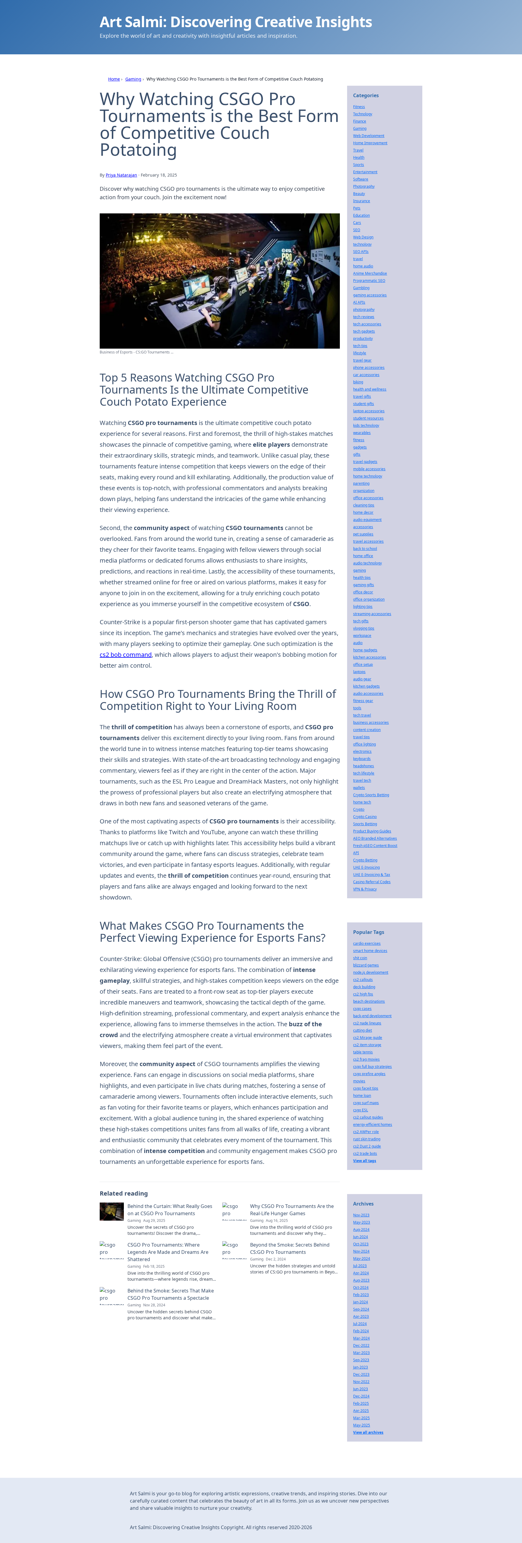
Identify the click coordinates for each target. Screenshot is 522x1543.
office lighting (364, 744)
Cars (357, 222)
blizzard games (366, 965)
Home (114, 79)
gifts (356, 454)
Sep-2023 (361, 1360)
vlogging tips (363, 628)
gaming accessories (370, 295)
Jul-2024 (360, 1323)
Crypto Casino (365, 816)
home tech (362, 802)
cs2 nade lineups (367, 1023)
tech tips (360, 345)
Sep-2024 (361, 1309)
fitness (358, 439)
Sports (358, 164)
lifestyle (359, 353)
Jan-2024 (360, 1302)
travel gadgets (365, 461)
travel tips (361, 737)
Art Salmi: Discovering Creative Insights (236, 21)
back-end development (372, 1015)
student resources (368, 418)
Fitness (359, 106)
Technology (362, 114)
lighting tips (362, 606)
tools (357, 708)
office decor (363, 592)
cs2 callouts (363, 979)
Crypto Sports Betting (371, 794)
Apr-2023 (361, 1316)
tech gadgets (364, 331)
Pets (356, 208)
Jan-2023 (360, 1367)
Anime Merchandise (370, 273)
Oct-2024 (361, 1287)
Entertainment (365, 171)
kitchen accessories (369, 657)
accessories (363, 526)
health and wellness (369, 389)
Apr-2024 (361, 1273)
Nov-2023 (361, 1215)
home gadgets (365, 650)
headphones (363, 765)
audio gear (362, 679)
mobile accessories (369, 468)
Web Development (368, 135)
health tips (362, 577)
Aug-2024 (361, 1229)
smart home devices (370, 950)
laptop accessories (369, 411)
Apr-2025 (361, 1410)
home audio (363, 266)
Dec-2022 (361, 1345)
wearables (362, 432)
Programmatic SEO (369, 280)
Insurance (361, 200)
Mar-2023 (361, 1352)
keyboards (362, 758)
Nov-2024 (361, 1251)
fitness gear (363, 700)
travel (358, 258)
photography (364, 309)
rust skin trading (366, 1139)
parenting (361, 483)
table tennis (363, 1052)
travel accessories (368, 541)
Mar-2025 (361, 1417)
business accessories (371, 722)
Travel (358, 150)
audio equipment (367, 519)
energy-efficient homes (372, 1124)
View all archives (368, 1432)
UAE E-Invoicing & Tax (371, 874)
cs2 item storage (367, 1044)
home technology (367, 476)
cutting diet (362, 1030)
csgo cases (362, 1008)
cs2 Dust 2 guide (367, 1146)
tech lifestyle (363, 773)
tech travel (362, 715)
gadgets (360, 447)
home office (363, 555)
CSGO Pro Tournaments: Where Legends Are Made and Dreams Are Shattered (167, 1252)
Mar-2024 (361, 1338)
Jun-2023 (360, 1388)
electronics (362, 751)
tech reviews (363, 316)
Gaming (133, 79)
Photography (364, 186)
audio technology (367, 563)
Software (360, 179)
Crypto (358, 809)
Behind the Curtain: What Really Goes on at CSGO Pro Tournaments (169, 1210)
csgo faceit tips (365, 1088)
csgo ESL (360, 1110)
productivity (363, 338)
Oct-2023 (361, 1244)
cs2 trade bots (365, 1153)
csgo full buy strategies (372, 1066)
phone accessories (369, 367)
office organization (369, 599)
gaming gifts (363, 584)
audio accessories (368, 693)
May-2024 (361, 1258)
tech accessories (367, 324)
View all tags (364, 1160)
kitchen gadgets (366, 686)
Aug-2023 (361, 1280)
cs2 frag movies (366, 1059)
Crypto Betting (365, 860)
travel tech (362, 780)
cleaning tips (363, 505)
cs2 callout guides (368, 1117)
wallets (359, 787)
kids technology (366, 425)
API (356, 852)
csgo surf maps (366, 1102)
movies (359, 1081)
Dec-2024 (361, 1396)
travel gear (362, 360)
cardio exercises (367, 943)
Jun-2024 (360, 1236)
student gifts (363, 403)
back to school (365, 548)
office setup (363, 664)
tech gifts (361, 621)
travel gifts (362, 396)
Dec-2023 (361, 1374)
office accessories (368, 497)
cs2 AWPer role (366, 1131)
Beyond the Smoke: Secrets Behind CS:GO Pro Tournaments (290, 1248)
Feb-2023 (361, 1294)
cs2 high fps (363, 994)
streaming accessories (372, 613)
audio (357, 642)
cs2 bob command (126, 654)
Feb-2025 (361, 1403)
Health (358, 157)
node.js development (370, 972)
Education (361, 215)
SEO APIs (361, 251)
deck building (364, 986)
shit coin (360, 957)
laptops (359, 671)
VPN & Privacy (365, 889)
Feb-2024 (361, 1331)
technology (362, 244)
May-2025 (361, 1425)
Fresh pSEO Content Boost (375, 845)
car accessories (366, 374)
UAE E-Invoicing (366, 867)
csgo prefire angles (369, 1073)
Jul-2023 (360, 1265)
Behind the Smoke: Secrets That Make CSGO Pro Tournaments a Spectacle (170, 1294)
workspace (362, 635)
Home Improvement (370, 142)
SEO (356, 229)
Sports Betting (365, 823)
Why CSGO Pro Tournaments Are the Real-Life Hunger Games (292, 1210)
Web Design (363, 237)
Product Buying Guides (372, 831)
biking (358, 382)
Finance (359, 121)
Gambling (361, 287)
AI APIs (359, 302)
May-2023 (361, 1222)
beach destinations (369, 1001)
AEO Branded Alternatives (375, 838)
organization (363, 490)
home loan (362, 1095)
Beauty (359, 193)
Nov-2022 (361, 1381)
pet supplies (363, 534)
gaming (359, 570)
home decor (363, 512)
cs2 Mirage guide (367, 1037)
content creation (367, 729)
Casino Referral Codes (372, 881)
